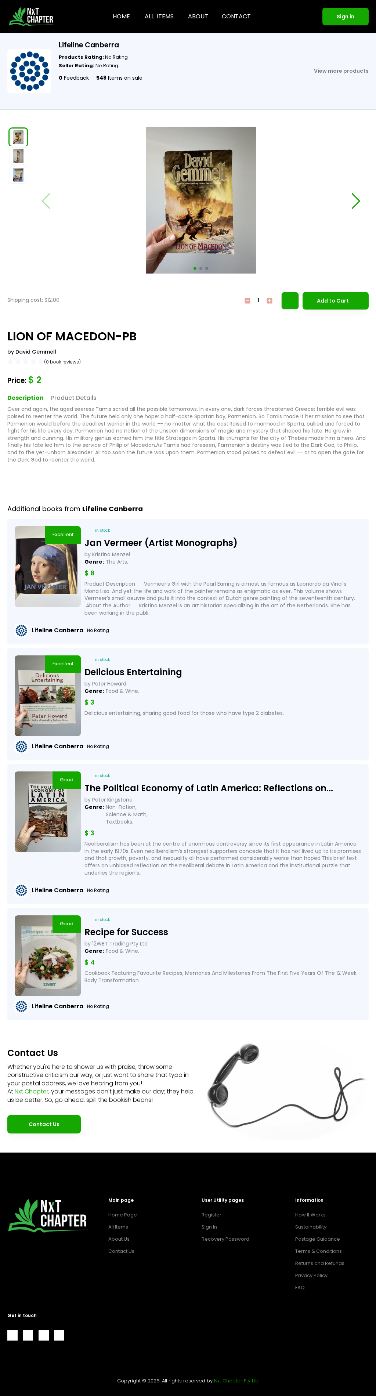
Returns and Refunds (319, 1263)
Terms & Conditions (318, 1251)
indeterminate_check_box (247, 300)
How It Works (310, 1214)
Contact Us (44, 1124)
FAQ (300, 1287)
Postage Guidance (317, 1239)
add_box (269, 300)
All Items (118, 1226)
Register (211, 1214)
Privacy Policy (311, 1275)
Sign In (209, 1226)
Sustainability (310, 1226)
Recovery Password (225, 1239)
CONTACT (236, 16)
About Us (119, 1239)
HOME (121, 16)
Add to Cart (333, 300)
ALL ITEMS (159, 16)
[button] (195, 268)
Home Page (122, 1214)
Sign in (345, 16)
